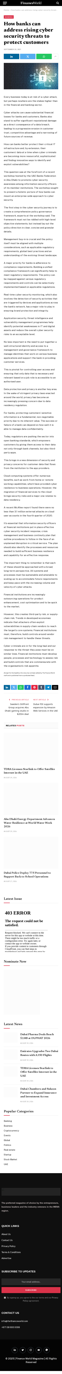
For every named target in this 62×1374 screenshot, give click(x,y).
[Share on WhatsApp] (44, 56)
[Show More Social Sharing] (55, 56)
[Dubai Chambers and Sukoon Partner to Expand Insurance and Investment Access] (11, 1092)
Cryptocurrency (11, 1130)
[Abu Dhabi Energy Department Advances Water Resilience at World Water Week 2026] (31, 799)
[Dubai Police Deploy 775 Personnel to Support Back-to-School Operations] (31, 853)
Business (8, 1126)
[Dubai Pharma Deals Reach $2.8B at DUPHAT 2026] (11, 1037)
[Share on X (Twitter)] (28, 56)
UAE (6, 1164)
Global (7, 1140)
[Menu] (5, 3)
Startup (7, 1154)
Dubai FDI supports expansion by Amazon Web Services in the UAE (45, 707)
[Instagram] (31, 1350)
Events (7, 1135)
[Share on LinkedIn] (11, 56)
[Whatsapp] (47, 1350)
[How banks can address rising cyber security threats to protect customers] (31, 88)
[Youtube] (39, 1350)
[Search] (57, 3)
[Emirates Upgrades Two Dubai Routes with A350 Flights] (11, 1054)
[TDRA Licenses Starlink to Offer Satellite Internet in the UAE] (31, 749)
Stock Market (10, 1159)
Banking (8, 17)
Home (6, 10)
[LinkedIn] (15, 1350)
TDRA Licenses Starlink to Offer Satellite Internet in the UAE (38, 1072)
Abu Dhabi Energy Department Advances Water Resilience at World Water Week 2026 (29, 823)
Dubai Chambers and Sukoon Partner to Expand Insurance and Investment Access (38, 1093)
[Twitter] (23, 1350)
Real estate (9, 1150)
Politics (7, 1145)
